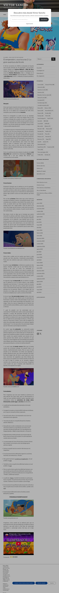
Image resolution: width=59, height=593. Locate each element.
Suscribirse (44, 19)
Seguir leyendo (29, 23)
